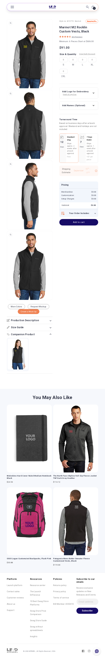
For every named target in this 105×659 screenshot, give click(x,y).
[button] (12, 7)
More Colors (16, 307)
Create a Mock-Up (29, 311)
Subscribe (87, 611)
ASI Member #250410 (63, 604)
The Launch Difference (35, 593)
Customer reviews (15, 598)
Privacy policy (59, 591)
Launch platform (14, 585)
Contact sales (13, 591)
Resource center (38, 585)
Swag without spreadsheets (36, 628)
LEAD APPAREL (30, 651)
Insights (33, 636)
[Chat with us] (96, 651)
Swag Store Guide (38, 620)
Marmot (78, 21)
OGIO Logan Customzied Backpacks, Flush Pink (29, 559)
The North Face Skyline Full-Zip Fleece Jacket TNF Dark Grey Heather (75, 477)
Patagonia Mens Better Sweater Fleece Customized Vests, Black (71, 560)
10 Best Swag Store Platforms (39, 603)
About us (11, 604)
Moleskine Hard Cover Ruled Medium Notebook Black (29, 477)
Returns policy (59, 585)
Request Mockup (38, 307)
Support (10, 610)
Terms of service (61, 598)
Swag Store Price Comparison (38, 612)
